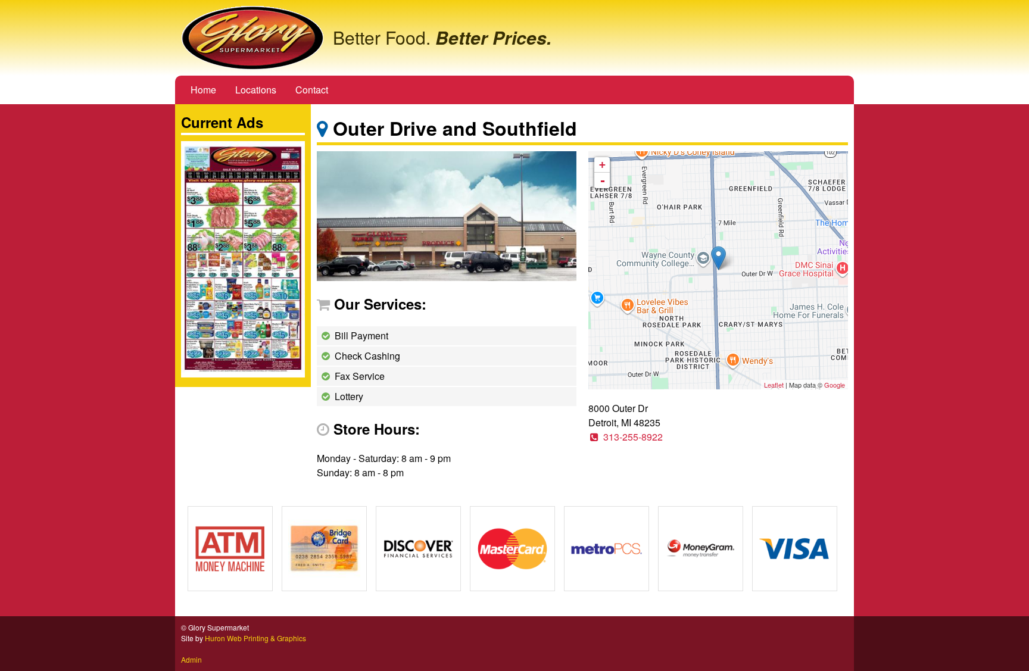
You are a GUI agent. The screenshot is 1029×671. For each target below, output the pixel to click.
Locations (255, 89)
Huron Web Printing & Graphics (255, 638)
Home (203, 89)
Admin (191, 659)
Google (834, 384)
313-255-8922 (633, 437)
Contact (311, 89)
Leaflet (774, 384)
